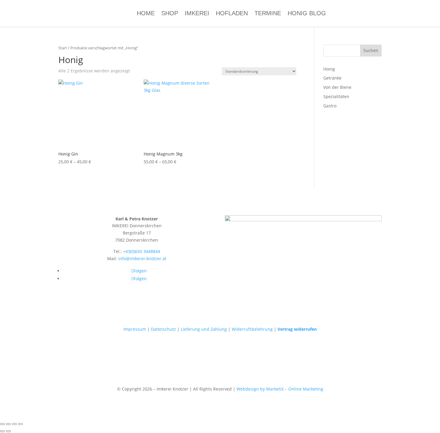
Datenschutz (163, 329)
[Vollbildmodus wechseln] (8, 424)
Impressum (134, 329)
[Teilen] (14, 424)
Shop (169, 13)
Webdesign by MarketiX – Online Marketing (279, 389)
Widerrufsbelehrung (252, 329)
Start (62, 48)
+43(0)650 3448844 (141, 251)
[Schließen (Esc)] (20, 424)
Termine (267, 13)
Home (146, 13)
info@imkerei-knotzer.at (142, 258)
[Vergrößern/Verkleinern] (2, 424)
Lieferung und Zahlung (204, 329)
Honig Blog (307, 13)
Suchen (370, 50)
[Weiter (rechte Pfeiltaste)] (8, 431)
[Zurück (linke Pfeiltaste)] (2, 431)
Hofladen (232, 13)
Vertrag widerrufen (297, 329)
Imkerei (197, 13)
